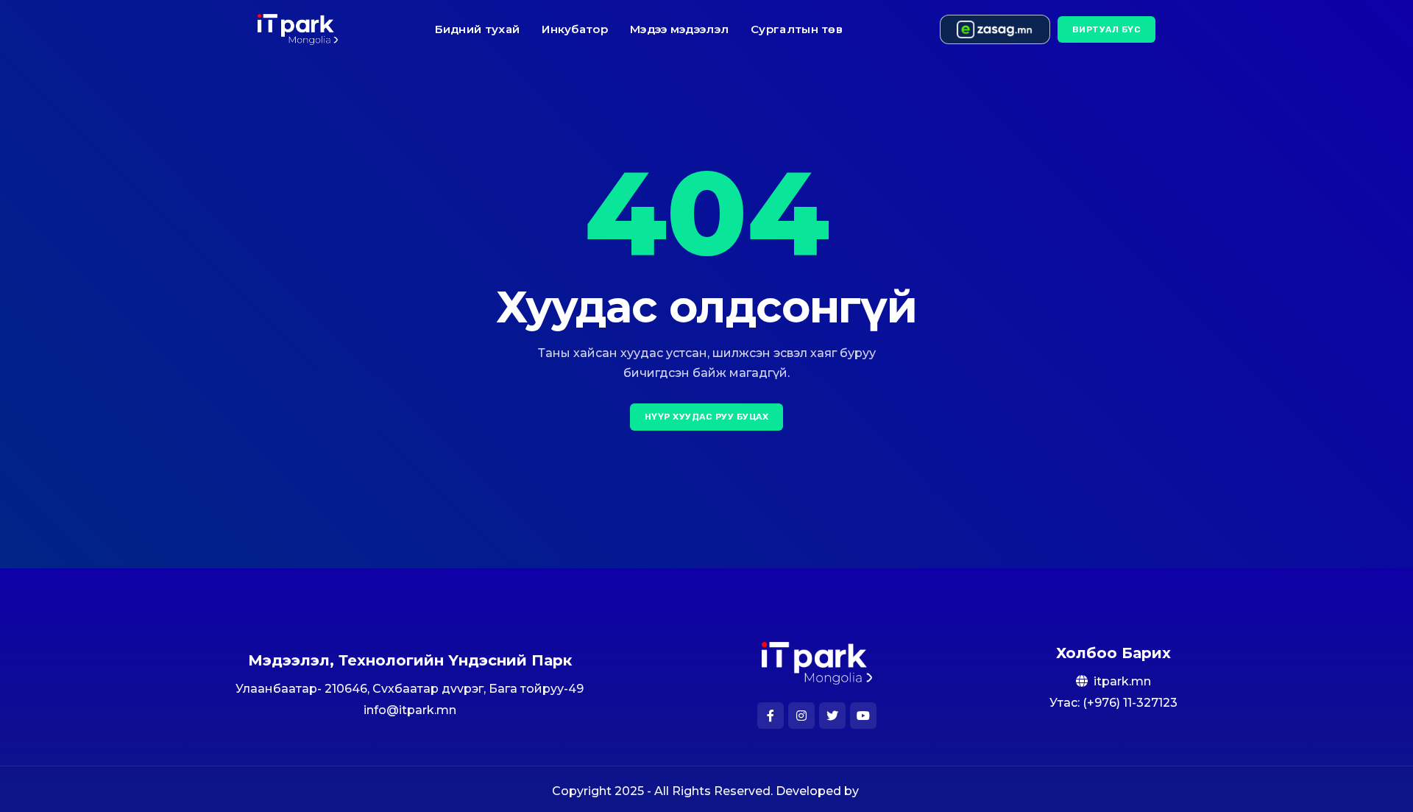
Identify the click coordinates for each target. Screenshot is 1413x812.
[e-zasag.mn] (995, 29)
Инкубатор (575, 29)
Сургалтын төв (797, 29)
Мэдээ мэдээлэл (679, 29)
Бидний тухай (477, 29)
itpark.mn (1122, 681)
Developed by (819, 791)
